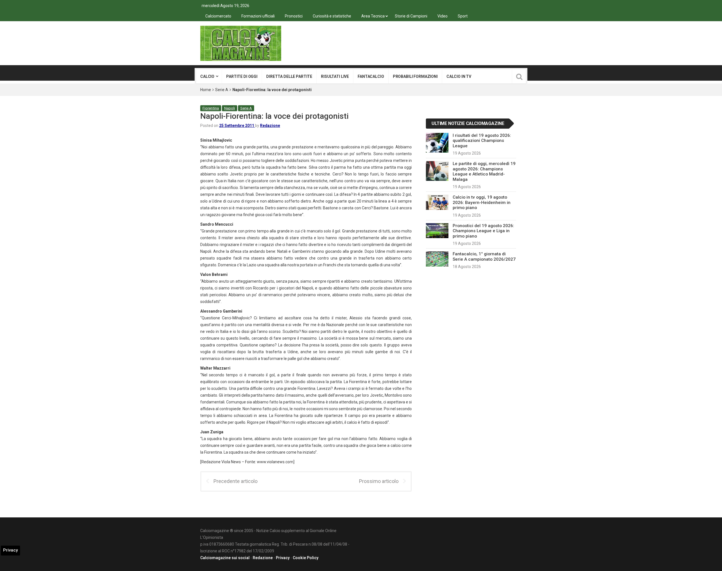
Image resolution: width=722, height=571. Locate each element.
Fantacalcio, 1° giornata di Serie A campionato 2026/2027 (484, 256)
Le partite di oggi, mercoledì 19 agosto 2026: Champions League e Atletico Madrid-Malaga (484, 171)
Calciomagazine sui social (225, 557)
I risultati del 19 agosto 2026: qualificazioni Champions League (482, 140)
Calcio (207, 76)
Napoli (229, 108)
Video (442, 16)
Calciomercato (218, 16)
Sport (463, 16)
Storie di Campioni (411, 16)
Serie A (221, 89)
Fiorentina (210, 108)
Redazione (270, 125)
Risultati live (335, 76)
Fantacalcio (371, 76)
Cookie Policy (305, 557)
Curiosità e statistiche (332, 16)
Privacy (283, 557)
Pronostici (294, 16)
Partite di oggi (241, 76)
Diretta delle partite (289, 76)
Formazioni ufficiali (258, 16)
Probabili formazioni (415, 76)
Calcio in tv (458, 76)
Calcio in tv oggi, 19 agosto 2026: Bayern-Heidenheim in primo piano (481, 202)
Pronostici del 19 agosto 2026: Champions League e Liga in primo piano (483, 231)
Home (205, 89)
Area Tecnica (373, 16)
